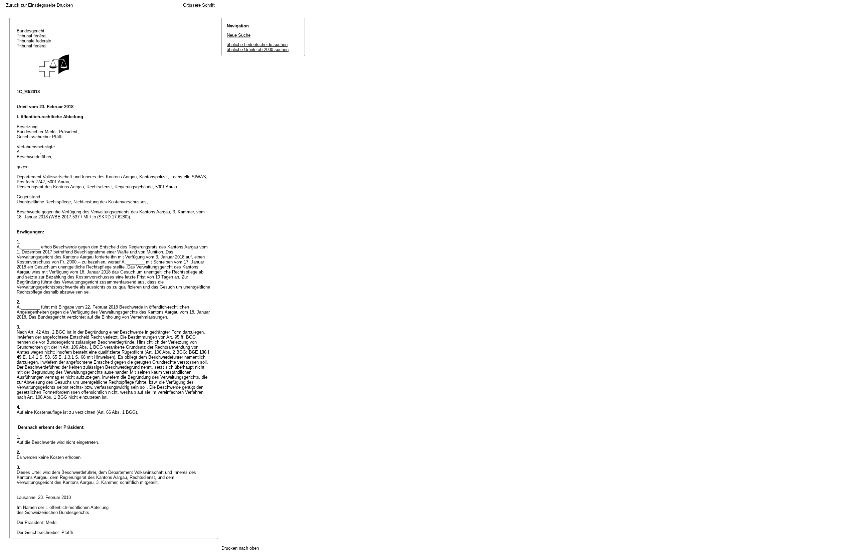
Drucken (65, 5)
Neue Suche (238, 35)
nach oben (249, 548)
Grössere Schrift (199, 5)
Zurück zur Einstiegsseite (30, 5)
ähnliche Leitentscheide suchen (257, 44)
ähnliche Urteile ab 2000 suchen (258, 49)
